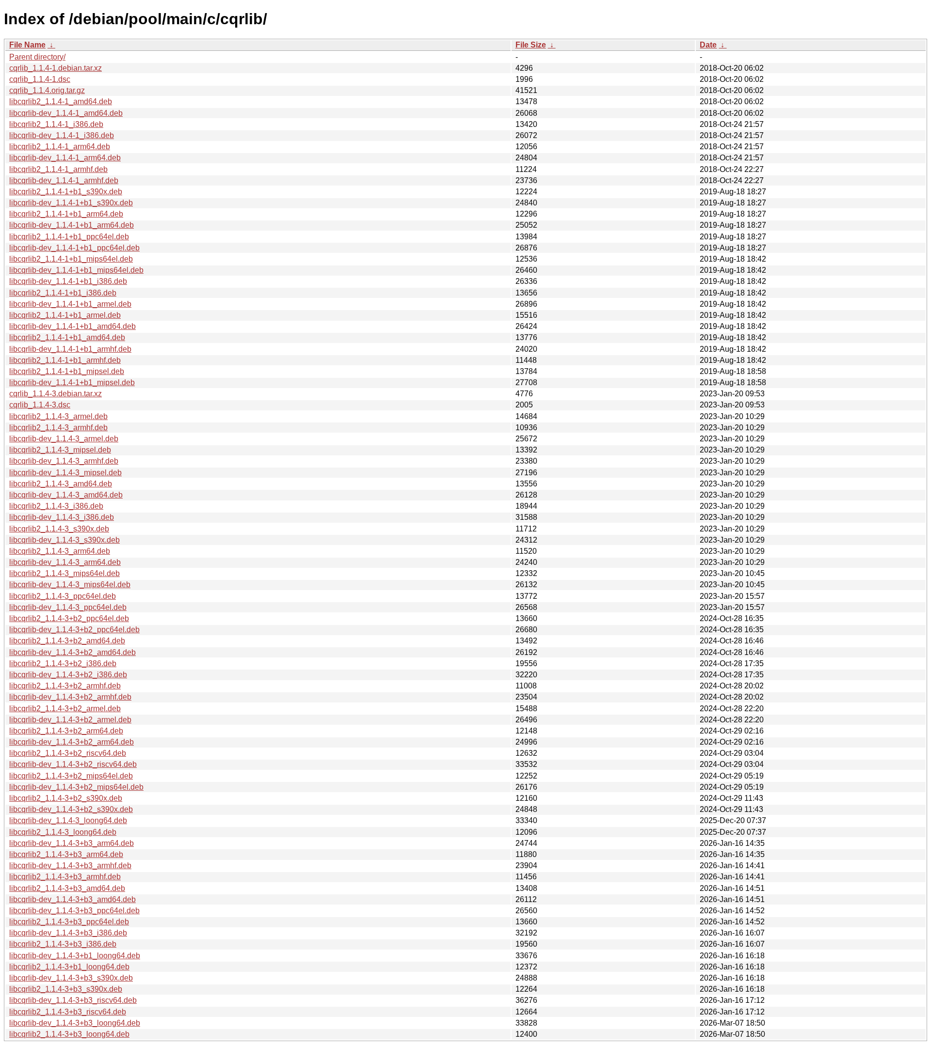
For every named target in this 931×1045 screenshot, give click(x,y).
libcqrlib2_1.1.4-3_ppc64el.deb (62, 596)
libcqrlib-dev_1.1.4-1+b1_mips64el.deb (76, 270)
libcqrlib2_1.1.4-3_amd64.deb (60, 484)
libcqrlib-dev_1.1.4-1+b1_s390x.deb (71, 203)
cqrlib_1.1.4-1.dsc (39, 79)
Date (708, 45)
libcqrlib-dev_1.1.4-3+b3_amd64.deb (72, 899)
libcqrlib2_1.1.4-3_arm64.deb (59, 551)
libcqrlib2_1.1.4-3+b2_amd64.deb (67, 641)
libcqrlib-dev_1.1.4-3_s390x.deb (64, 540)
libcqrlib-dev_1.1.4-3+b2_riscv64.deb (73, 764)
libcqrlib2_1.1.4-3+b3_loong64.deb (69, 1034)
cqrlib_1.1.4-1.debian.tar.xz (55, 68)
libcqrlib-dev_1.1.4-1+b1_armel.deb (70, 304)
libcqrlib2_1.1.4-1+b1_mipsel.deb (66, 371)
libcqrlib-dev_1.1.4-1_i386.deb (61, 135)
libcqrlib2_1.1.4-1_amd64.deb (60, 101)
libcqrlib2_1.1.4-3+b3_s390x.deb (65, 989)
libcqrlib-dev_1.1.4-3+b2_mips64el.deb (76, 787)
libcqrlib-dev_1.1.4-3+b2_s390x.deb (71, 809)
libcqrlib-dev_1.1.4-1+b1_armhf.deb (70, 349)
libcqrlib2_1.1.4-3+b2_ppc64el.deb (69, 618)
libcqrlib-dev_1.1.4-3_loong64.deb (68, 820)
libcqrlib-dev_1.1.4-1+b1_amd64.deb (72, 326)
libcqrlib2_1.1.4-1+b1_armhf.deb (65, 360)
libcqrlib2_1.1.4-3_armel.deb (58, 416)
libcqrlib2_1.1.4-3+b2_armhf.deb (65, 686)
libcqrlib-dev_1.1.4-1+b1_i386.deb (68, 281)
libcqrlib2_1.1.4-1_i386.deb (56, 124)
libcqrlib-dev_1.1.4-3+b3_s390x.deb (71, 978)
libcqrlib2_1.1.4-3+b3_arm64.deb (66, 854)
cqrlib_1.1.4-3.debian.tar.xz (55, 394)
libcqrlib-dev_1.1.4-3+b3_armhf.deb (70, 865)
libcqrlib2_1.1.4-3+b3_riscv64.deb (67, 1012)
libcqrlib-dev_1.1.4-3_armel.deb (63, 439)
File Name (27, 45)
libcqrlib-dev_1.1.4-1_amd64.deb (66, 113)
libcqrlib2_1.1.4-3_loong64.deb (62, 832)
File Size (530, 45)
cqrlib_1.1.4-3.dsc (39, 405)
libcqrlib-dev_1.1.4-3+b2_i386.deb (68, 675)
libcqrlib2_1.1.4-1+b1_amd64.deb (67, 337)
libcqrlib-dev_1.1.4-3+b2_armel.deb (70, 720)
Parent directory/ (37, 57)
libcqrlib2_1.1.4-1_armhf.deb (58, 169)
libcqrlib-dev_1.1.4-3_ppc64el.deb (68, 607)
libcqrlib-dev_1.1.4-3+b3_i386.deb (68, 933)
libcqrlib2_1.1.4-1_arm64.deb (59, 146)
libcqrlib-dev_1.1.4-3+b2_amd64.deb (72, 652)
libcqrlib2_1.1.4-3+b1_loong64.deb (69, 967)
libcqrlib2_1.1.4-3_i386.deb (56, 506)
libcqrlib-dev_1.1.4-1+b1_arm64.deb (71, 225)
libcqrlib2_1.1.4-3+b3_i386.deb (62, 944)
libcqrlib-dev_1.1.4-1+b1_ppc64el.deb (74, 248)
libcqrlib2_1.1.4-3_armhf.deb (58, 427)
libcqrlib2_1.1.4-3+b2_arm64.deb (66, 731)
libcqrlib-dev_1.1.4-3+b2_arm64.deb (71, 742)
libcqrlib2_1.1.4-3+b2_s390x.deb (65, 798)
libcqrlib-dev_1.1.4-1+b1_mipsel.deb (72, 382)
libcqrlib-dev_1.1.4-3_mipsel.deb (65, 472)
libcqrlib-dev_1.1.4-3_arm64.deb (65, 562)
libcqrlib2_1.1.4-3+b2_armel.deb (65, 708)
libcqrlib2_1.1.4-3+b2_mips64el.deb (71, 776)
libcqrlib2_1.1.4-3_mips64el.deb (64, 573)
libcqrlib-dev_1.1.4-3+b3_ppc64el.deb (74, 910)
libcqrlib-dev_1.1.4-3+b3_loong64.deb (74, 1023)
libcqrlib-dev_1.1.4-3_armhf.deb (63, 461)
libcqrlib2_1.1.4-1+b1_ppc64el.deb (69, 237)
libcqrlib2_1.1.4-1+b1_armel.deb (65, 315)
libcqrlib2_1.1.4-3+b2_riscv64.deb (67, 753)
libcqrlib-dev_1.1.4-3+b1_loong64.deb (74, 955)
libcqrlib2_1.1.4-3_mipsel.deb (60, 450)
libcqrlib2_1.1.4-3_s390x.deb (59, 529)
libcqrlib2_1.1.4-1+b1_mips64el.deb (71, 259)
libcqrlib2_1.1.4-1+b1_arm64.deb (66, 214)
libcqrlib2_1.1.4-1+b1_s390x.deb (65, 191)
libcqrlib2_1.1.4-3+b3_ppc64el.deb (69, 922)
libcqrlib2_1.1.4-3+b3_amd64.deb (67, 888)
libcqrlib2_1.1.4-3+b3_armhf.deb (65, 877)
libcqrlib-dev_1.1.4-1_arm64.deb (65, 158)
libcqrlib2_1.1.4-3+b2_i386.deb (62, 663)
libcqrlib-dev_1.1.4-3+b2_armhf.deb (70, 697)
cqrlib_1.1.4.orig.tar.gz (47, 90)
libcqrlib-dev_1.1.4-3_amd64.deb (66, 495)
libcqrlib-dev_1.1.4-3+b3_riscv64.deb (73, 1000)
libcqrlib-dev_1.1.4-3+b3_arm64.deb (71, 843)
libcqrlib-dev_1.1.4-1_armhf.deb (63, 180)
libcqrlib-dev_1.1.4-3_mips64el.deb (69, 584)
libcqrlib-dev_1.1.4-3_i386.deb (61, 517)
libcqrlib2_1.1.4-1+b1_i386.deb (62, 293)
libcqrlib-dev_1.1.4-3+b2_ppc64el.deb (74, 629)
